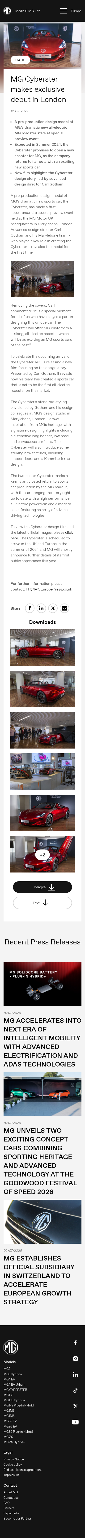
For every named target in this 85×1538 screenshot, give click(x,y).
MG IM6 (9, 1416)
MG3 (7, 1369)
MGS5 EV (10, 1421)
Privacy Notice (14, 1459)
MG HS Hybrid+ (14, 1400)
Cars (20, 59)
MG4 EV (9, 1379)
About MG (11, 1492)
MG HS (8, 1395)
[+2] (42, 871)
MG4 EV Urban (14, 1385)
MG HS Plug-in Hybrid (19, 1405)
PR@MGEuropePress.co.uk (49, 589)
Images (40, 887)
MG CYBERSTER (15, 1390)
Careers (9, 1508)
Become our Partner (17, 1518)
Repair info (11, 1513)
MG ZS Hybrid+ (14, 1442)
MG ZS (8, 1437)
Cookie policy (13, 1465)
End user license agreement (23, 1470)
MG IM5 (9, 1411)
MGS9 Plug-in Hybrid (18, 1432)
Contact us (11, 1498)
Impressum (11, 1475)
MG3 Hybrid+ (13, 1374)
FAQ (7, 1503)
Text (37, 902)
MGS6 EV (10, 1426)
